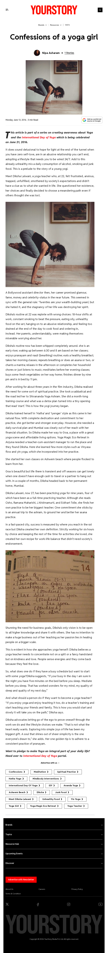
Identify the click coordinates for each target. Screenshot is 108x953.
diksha (40, 792)
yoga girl (14, 806)
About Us (9, 889)
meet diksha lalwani (20, 799)
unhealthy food (51, 799)
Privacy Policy (77, 889)
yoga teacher (74, 806)
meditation (40, 771)
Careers (42, 889)
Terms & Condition (13, 893)
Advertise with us (49, 763)
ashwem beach (17, 792)
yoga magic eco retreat (43, 806)
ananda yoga (71, 785)
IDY (50, 785)
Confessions (16, 771)
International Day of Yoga (23, 785)
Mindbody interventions (46, 778)
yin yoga (75, 799)
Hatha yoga (15, 778)
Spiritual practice (66, 771)
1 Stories (69, 52)
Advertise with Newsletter (21, 879)
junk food (61, 792)
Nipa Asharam (51, 53)
